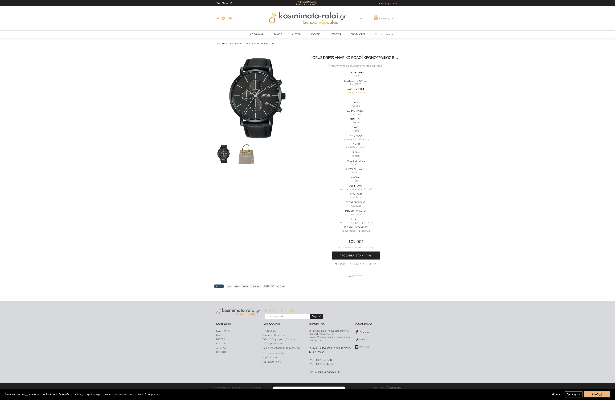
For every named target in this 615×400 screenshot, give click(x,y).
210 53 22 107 (225, 3)
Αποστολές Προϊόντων (273, 335)
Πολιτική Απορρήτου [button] (146, 394)
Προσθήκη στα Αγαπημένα (357, 263)
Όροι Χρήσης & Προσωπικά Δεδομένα (281, 348)
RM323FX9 (268, 286)
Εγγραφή (316, 316)
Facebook (365, 332)
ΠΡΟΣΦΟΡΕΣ (223, 352)
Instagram (364, 339)
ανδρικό (281, 286)
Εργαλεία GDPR (270, 357)
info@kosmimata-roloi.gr (327, 372)
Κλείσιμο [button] (556, 394)
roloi (236, 286)
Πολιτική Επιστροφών (273, 343)
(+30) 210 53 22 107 (324, 360)
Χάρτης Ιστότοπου (271, 361)
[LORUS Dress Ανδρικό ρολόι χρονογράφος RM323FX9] (257, 98)
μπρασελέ (256, 286)
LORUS (356, 76)
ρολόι (245, 286)
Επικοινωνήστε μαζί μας (274, 353)
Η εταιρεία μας (269, 331)
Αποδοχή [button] (597, 394)
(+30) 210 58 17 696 (324, 364)
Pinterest (364, 347)
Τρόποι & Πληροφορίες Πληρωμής (279, 339)
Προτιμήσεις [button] (573, 394)
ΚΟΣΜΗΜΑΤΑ (223, 331)
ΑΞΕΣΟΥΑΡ (221, 348)
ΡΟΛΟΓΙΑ (221, 343)
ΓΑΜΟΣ (220, 335)
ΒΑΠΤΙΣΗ (220, 339)
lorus (229, 286)
